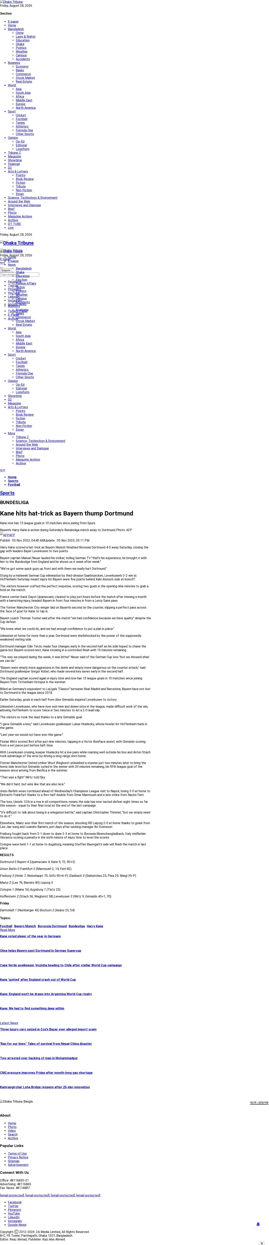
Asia (18, 89)
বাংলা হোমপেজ (259, 1102)
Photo (12, 213)
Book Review (25, 179)
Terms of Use (17, 1153)
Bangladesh (16, 29)
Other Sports (25, 134)
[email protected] (12, 1195)
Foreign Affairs (26, 283)
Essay (20, 194)
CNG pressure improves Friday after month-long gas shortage (46, 1073)
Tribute (21, 186)
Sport (12, 111)
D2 (10, 168)
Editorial (21, 145)
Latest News (9, 1023)
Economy (22, 66)
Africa (20, 96)
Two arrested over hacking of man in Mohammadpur (39, 1058)
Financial (14, 164)
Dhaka (20, 44)
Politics (21, 48)
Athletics (22, 126)
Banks (20, 70)
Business (14, 63)
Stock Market (25, 78)
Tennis (20, 123)
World (12, 85)
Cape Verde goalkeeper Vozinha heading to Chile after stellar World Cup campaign (61, 965)
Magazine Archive (20, 216)
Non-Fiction (24, 190)
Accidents (23, 59)
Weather (22, 51)
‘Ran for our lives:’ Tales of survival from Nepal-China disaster (46, 1044)
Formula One (24, 130)
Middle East (24, 100)
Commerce (23, 74)
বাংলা (2, 263)
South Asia (23, 93)
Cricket (21, 115)
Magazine (14, 156)
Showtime (15, 160)
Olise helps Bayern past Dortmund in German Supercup (40, 951)
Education (23, 40)
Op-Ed (20, 141)
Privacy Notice (18, 1157)
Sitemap (13, 1161)
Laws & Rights (25, 36)
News (12, 265)
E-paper (13, 21)
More (11, 433)
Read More (7, 930)
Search (13, 1134)
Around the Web (19, 201)
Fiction (20, 183)
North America (26, 108)
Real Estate (24, 81)
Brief (11, 209)
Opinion (13, 138)
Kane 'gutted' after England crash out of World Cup (38, 980)
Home (12, 25)
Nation (20, 287)
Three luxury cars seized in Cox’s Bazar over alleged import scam (48, 1029)
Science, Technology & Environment (33, 198)
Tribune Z (14, 153)
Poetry (20, 175)
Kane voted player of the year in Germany (30, 936)
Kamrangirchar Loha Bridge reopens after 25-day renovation (45, 1087)
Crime (20, 33)
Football (21, 119)
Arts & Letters (18, 171)
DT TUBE (14, 224)
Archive (13, 220)
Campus (21, 55)
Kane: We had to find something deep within (32, 1008)
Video (12, 1131)
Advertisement (18, 1165)
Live (11, 228)
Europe (20, 104)
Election (21, 280)
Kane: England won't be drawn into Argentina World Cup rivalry (46, 994)
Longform (22, 149)
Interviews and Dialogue (24, 205)
